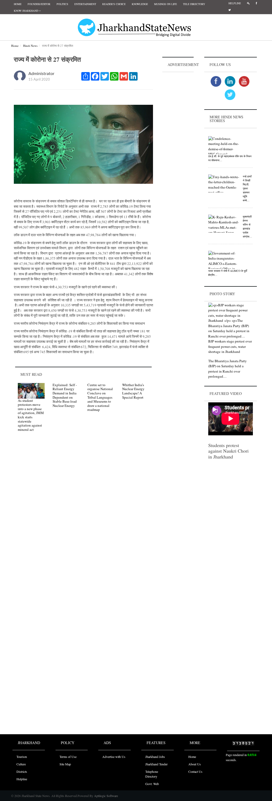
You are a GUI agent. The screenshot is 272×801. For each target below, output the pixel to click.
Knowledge (140, 4)
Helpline (234, 3)
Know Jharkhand (26, 10)
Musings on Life (165, 4)
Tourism (21, 756)
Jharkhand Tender (156, 764)
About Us (194, 764)
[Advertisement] (178, 153)
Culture (21, 764)
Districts (21, 771)
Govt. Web (152, 784)
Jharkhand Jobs (155, 756)
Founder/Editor (39, 4)
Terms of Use (68, 756)
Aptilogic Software (105, 796)
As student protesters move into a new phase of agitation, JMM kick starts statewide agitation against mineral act (31, 415)
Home (18, 4)
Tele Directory (194, 4)
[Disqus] (83, 511)
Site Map (65, 764)
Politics (62, 4)
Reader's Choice (114, 4)
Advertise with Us (113, 756)
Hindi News (30, 46)
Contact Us (195, 771)
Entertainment (85, 4)
